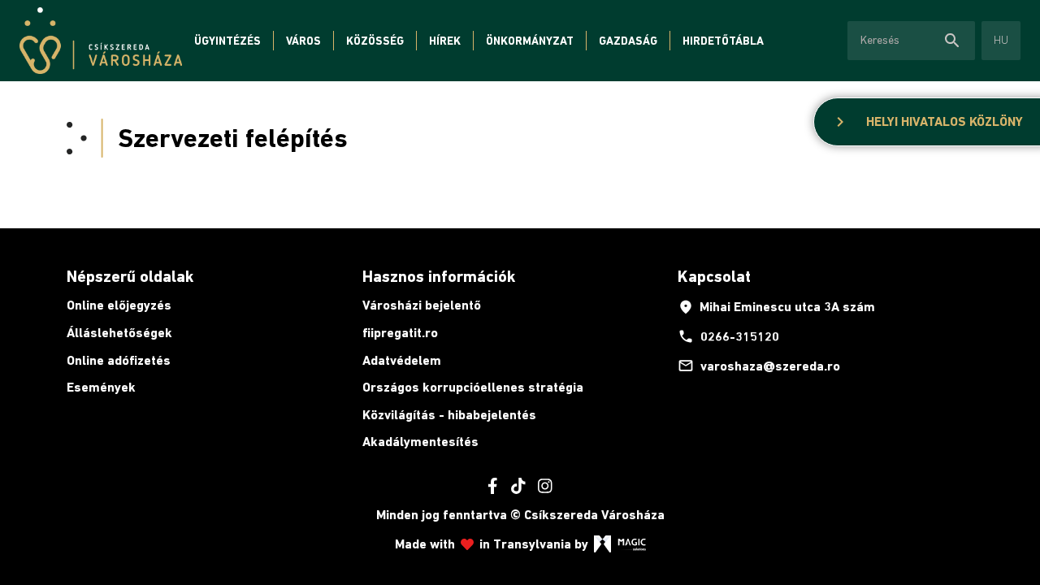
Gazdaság (628, 40)
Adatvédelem (401, 360)
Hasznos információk (438, 276)
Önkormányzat (530, 40)
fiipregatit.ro (400, 332)
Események (101, 387)
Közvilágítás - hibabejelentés (449, 414)
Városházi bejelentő (421, 305)
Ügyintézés (227, 40)
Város (303, 40)
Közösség (375, 40)
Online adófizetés (119, 360)
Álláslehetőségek (119, 332)
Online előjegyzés (119, 305)
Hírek (445, 40)
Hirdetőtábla (723, 40)
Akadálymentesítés (420, 441)
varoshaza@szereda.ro (759, 366)
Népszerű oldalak (130, 276)
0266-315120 (728, 336)
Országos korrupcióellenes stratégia (472, 387)
